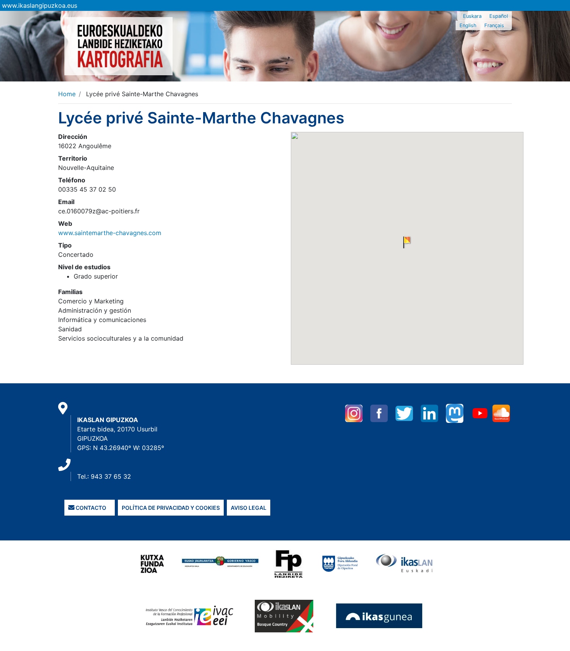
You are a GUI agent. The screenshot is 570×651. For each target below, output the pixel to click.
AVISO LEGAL (248, 507)
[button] (407, 242)
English (468, 25)
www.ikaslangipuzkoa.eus (39, 5)
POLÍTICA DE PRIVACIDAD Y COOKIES (171, 507)
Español (498, 16)
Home (67, 94)
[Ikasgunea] (379, 616)
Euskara (472, 16)
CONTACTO (90, 507)
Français (494, 25)
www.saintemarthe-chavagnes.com (109, 233)
